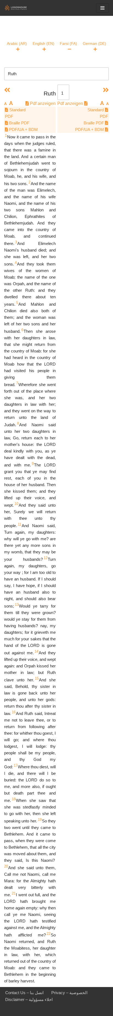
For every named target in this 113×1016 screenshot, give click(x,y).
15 (37, 678)
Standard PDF (15, 113)
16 (14, 712)
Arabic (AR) (17, 43)
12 (45, 558)
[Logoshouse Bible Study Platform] (20, 8)
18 (14, 799)
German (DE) (94, 43)
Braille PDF (18, 123)
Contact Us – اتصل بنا (24, 992)
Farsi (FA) (68, 43)
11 (19, 524)
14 (36, 651)
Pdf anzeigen (42, 103)
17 (16, 765)
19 (40, 820)
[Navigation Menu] (102, 8)
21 (14, 893)
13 (17, 605)
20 (6, 866)
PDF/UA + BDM (23, 129)
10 (16, 504)
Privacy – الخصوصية (69, 992)
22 (48, 934)
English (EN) (43, 43)
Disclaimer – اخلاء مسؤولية (29, 999)
